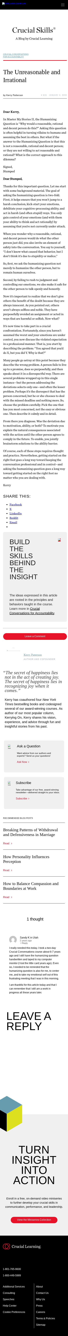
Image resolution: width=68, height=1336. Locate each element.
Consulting (9, 1293)
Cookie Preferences (14, 1312)
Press (39, 1305)
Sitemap (40, 1324)
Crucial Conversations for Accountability (15, 55)
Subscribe (21, 798)
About (39, 1286)
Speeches (8, 1299)
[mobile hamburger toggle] (63, 5)
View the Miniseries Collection (34, 1219)
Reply (25, 943)
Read (6, 843)
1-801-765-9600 (12, 1269)
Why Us (40, 1299)
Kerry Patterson (33, 654)
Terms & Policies (45, 1318)
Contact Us (42, 1293)
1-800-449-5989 (12, 1275)
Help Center (9, 1305)
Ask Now (22, 762)
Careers (40, 1312)
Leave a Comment (35, 636)
